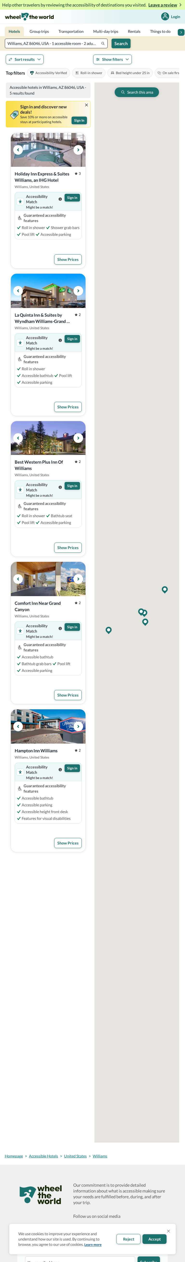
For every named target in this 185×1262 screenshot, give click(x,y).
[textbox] (56, 43)
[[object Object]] (86, 105)
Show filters (112, 59)
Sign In (79, 120)
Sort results (25, 59)
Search (121, 43)
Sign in (72, 197)
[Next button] (181, 32)
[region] (48, 150)
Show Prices (68, 259)
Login (175, 16)
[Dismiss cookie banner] (168, 1231)
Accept (154, 1239)
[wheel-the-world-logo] (29, 17)
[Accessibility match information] (60, 199)
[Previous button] (18, 150)
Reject (128, 1239)
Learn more (92, 1244)
